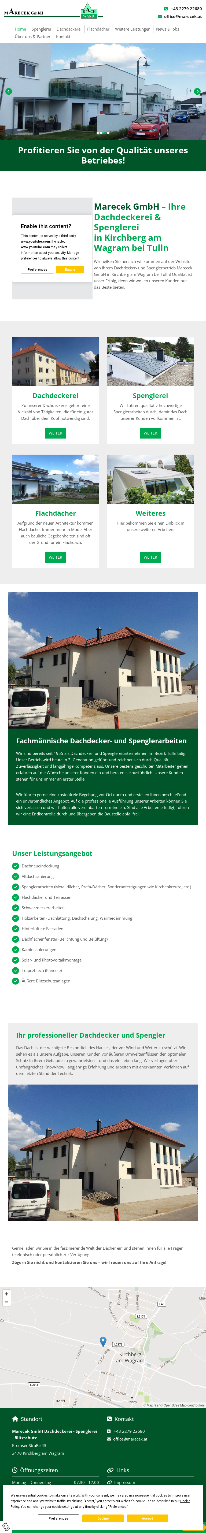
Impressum (124, 1482)
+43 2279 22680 (186, 8)
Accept (147, 1518)
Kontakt (63, 36)
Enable (70, 270)
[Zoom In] (7, 1294)
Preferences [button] (117, 1507)
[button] (55, 433)
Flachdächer (98, 29)
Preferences (58, 1518)
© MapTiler (152, 1405)
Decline (103, 1518)
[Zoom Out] (7, 1302)
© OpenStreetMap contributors (182, 1405)
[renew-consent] (6, 1527)
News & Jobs (167, 29)
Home (20, 29)
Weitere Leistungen (132, 29)
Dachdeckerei (69, 29)
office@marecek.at (183, 16)
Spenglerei (41, 29)
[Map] (103, 1347)
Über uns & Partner (32, 36)
